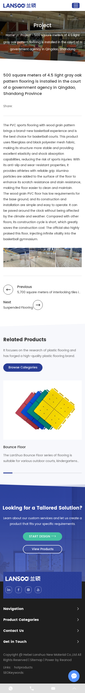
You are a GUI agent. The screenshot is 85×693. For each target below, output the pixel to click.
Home (10, 35)
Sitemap (36, 660)
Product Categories (21, 620)
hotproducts (23, 667)
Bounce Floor (14, 447)
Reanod (65, 660)
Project (25, 35)
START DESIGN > (42, 536)
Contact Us (13, 631)
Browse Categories (22, 367)
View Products (42, 549)
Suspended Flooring (18, 307)
